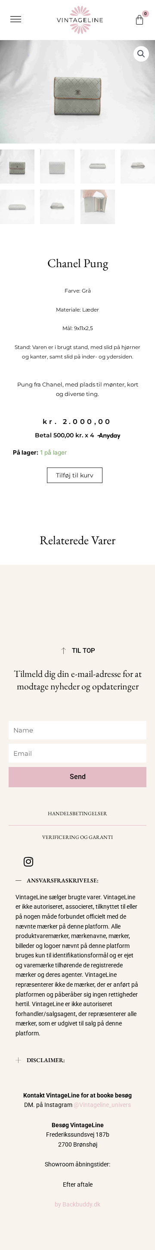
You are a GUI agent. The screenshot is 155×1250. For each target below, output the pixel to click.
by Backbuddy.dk (77, 1204)
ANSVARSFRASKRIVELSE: (63, 880)
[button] (15, 19)
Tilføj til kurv (74, 475)
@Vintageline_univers (102, 1104)
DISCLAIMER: (46, 1060)
